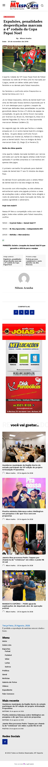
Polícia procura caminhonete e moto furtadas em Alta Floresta (34, 262)
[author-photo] (3, 473)
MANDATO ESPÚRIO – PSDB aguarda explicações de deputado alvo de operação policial (22, 606)
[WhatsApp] (32, 312)
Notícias (5, 711)
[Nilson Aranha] (24, 278)
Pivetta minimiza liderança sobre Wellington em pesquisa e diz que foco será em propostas (22, 513)
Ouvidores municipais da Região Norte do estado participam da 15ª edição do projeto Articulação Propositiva (22, 467)
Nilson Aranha (25, 38)
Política (5, 728)
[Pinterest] (26, 312)
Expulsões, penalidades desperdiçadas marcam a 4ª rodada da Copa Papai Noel (12, 262)
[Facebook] (16, 312)
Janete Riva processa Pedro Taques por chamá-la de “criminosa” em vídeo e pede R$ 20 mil (23, 559)
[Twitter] (21, 312)
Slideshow (9, 17)
